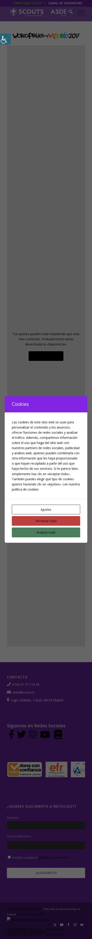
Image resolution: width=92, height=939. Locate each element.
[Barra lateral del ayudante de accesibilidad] (5, 39)
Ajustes (46, 509)
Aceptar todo (46, 532)
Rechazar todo (46, 521)
